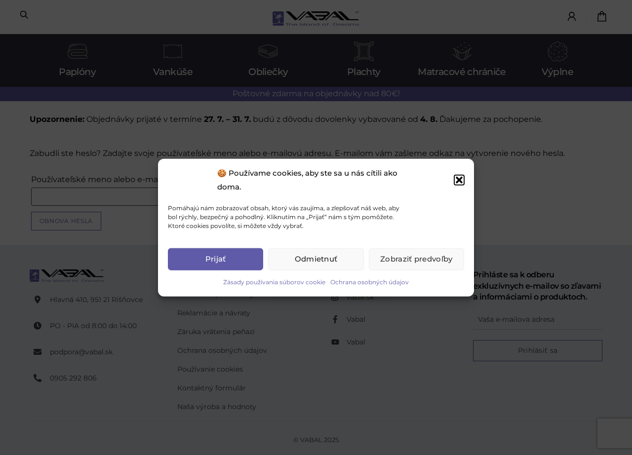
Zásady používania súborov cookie (274, 281)
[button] (459, 180)
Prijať (215, 259)
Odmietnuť (316, 259)
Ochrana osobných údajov (369, 281)
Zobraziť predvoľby (416, 259)
